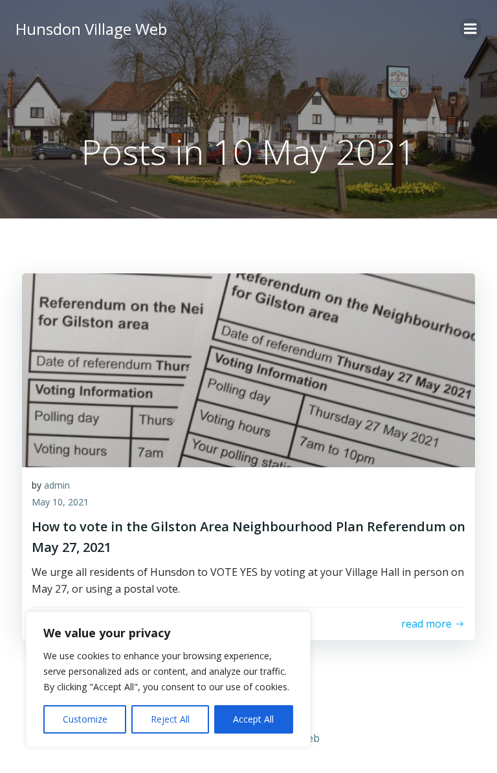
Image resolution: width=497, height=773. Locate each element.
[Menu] (470, 29)
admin (57, 485)
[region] (168, 679)
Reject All (170, 719)
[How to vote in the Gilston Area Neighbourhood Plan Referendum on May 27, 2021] (248, 369)
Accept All (253, 719)
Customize (85, 719)
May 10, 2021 (60, 502)
